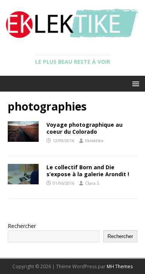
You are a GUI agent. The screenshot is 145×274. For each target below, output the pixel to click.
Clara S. (92, 183)
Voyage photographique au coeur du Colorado (84, 128)
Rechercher (22, 226)
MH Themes (120, 266)
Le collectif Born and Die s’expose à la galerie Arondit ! (87, 170)
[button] (134, 83)
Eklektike (94, 140)
